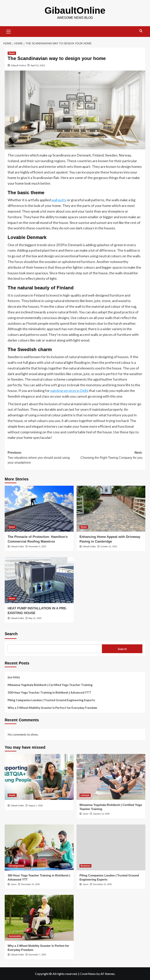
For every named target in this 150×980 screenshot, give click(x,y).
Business (85, 866)
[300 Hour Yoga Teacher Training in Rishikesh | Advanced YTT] (39, 847)
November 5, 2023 (37, 546)
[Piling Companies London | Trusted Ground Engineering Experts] (111, 847)
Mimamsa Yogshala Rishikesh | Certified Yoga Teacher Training (50, 685)
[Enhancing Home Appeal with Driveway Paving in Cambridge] (111, 509)
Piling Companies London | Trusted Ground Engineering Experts (51, 700)
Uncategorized (16, 866)
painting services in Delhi (69, 390)
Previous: (39, 457)
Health (12, 795)
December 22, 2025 (102, 884)
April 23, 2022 (38, 65)
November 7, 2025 (37, 954)
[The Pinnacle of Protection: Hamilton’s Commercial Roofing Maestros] (39, 509)
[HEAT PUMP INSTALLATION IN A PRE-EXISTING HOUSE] (39, 580)
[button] (8, 31)
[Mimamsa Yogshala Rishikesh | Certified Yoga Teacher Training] (111, 777)
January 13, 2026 (101, 814)
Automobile (15, 936)
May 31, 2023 (35, 618)
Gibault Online (18, 65)
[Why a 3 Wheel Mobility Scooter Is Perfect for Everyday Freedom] (39, 918)
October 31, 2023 (108, 546)
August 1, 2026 (36, 805)
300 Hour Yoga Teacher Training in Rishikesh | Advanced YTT (49, 692)
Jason (85, 814)
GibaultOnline (75, 10)
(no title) (14, 677)
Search (11, 634)
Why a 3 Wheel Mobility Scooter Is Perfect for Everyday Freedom (52, 707)
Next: (111, 455)
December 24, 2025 (30, 884)
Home (12, 53)
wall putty (58, 200)
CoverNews (88, 974)
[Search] (140, 31)
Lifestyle (85, 795)
